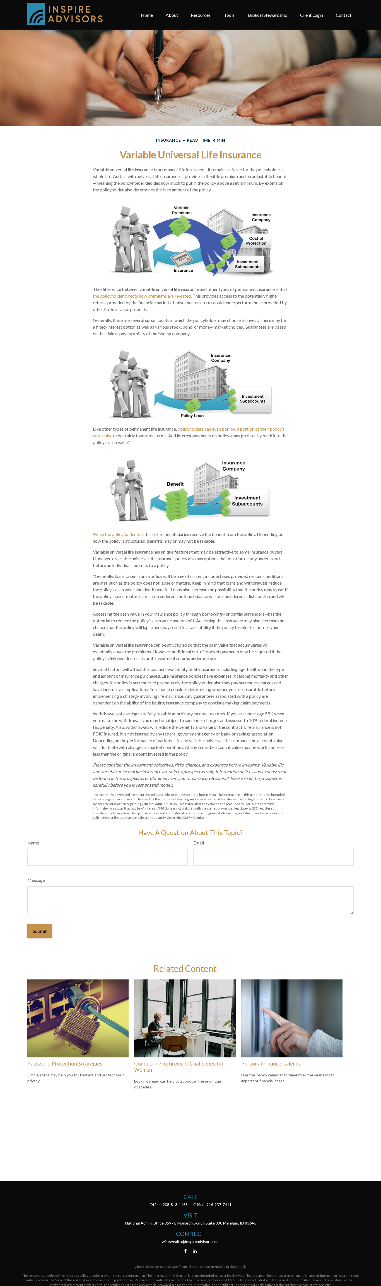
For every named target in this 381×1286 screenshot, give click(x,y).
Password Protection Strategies (64, 1063)
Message (36, 880)
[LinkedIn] (195, 1251)
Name (33, 842)
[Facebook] (185, 1251)
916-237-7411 (219, 1204)
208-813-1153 (175, 1204)
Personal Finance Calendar (272, 1063)
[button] (147, 15)
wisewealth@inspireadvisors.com (191, 1241)
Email (198, 842)
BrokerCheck (236, 1266)
